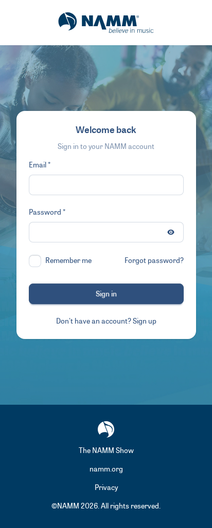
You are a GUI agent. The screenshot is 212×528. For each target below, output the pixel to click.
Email (37, 165)
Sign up (144, 321)
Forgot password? (154, 260)
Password (45, 212)
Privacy (106, 487)
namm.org (106, 469)
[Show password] (171, 232)
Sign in (106, 294)
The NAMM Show (106, 450)
